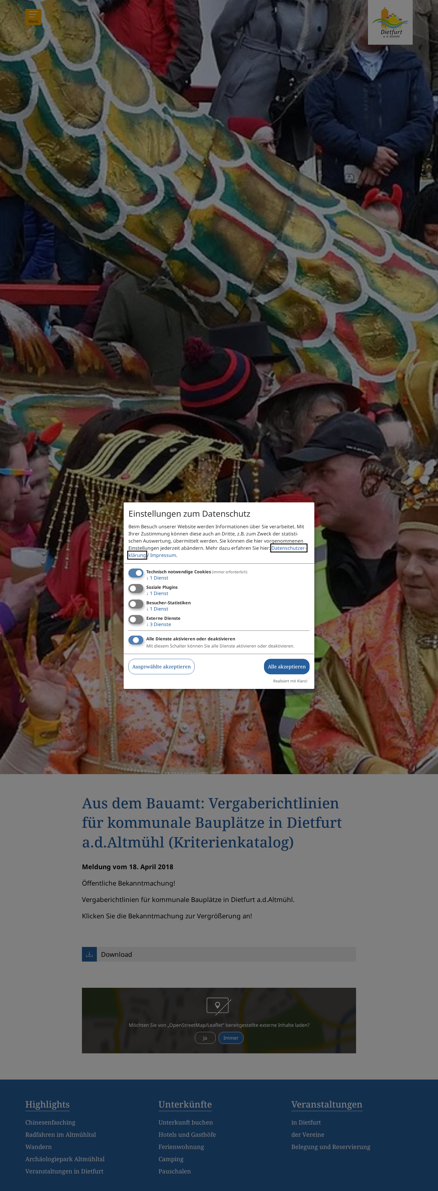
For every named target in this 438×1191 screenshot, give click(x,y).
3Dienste (158, 624)
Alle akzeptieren (287, 666)
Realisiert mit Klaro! (290, 681)
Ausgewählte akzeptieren (161, 666)
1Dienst (157, 577)
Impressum (163, 555)
